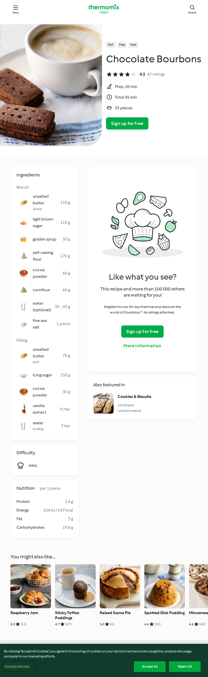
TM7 (111, 45)
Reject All (185, 666)
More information (142, 346)
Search (192, 12)
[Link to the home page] (104, 9)
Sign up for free (127, 123)
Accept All (150, 666)
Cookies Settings (16, 666)
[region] (104, 660)
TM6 (122, 45)
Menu (15, 12)
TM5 (133, 45)
